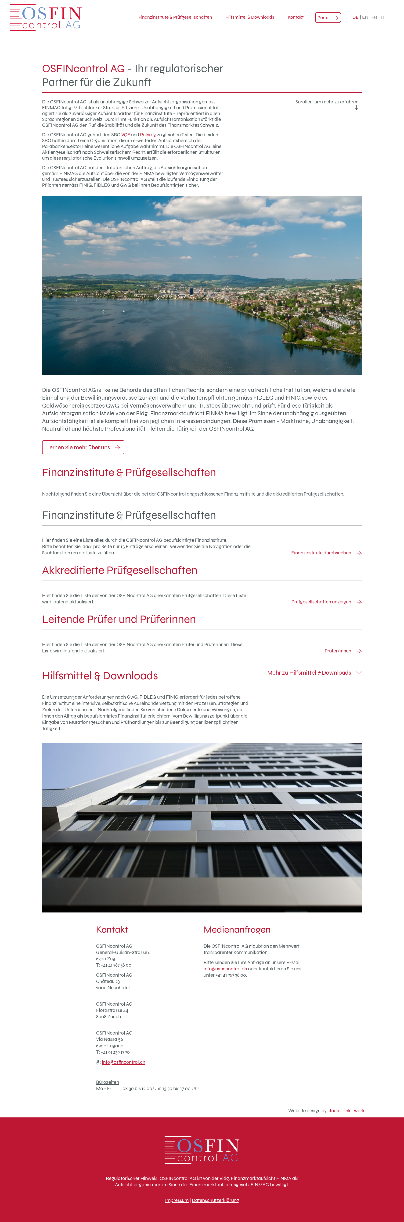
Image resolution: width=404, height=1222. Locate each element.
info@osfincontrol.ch (123, 1062)
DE (356, 17)
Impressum (177, 1200)
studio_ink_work (346, 1110)
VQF (125, 134)
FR (374, 17)
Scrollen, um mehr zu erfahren (327, 102)
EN (365, 17)
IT (383, 17)
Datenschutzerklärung (215, 1200)
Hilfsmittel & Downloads (249, 17)
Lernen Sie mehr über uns (78, 447)
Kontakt (296, 17)
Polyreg (148, 134)
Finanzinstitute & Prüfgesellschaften (175, 17)
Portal (323, 17)
